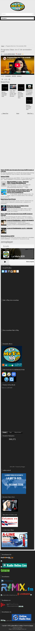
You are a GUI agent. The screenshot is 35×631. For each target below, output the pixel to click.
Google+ (19, 76)
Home (17, 113)
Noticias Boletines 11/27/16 (7, 236)
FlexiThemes (19, 627)
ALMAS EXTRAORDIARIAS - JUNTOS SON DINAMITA (20, 220)
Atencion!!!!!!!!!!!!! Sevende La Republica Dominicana (29, 92)
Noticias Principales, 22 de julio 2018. (29, 107)
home (2, 46)
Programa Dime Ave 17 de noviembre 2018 (16, 51)
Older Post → (30, 113)
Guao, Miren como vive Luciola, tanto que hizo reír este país (13, 93)
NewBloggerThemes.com (21, 629)
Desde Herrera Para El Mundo (8, 199)
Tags (10, 432)
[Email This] (5, 79)
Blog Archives (18, 432)
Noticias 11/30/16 (5, 176)
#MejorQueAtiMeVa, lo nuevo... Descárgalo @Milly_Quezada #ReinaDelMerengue (18, 182)
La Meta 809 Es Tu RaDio (16, 625)
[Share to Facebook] (9, 79)
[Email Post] (2, 79)
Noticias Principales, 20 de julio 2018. (4, 94)
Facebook (8, 76)
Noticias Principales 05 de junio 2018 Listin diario (20, 95)
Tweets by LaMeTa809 (7, 387)
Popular (5, 432)
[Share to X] (8, 79)
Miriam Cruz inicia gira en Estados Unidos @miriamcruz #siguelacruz (17, 206)
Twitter (13, 76)
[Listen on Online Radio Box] (21, 620)
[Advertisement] (17, 32)
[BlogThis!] (6, 79)
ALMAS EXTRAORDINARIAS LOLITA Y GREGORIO (20, 228)
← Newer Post (4, 113)
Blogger (23, 466)
